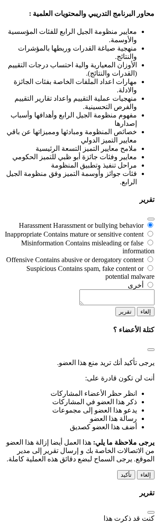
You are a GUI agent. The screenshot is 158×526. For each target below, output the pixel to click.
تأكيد (126, 474)
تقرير (125, 311)
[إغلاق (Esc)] (150, 219)
